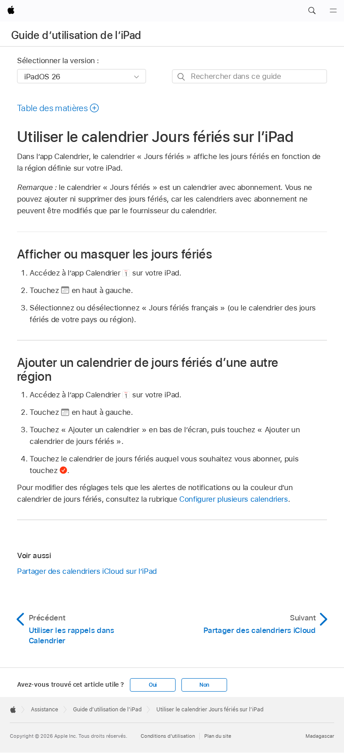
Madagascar (319, 736)
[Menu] (333, 11)
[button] (311, 11)
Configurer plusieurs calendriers (233, 499)
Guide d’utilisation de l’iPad (76, 35)
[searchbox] (249, 76)
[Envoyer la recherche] (181, 77)
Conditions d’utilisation (168, 736)
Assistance (44, 709)
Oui (153, 685)
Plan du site (217, 736)
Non (204, 685)
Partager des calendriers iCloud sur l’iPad (87, 571)
